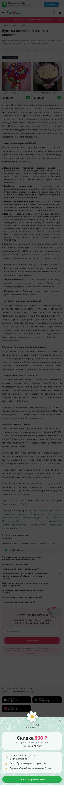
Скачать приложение (32, 779)
